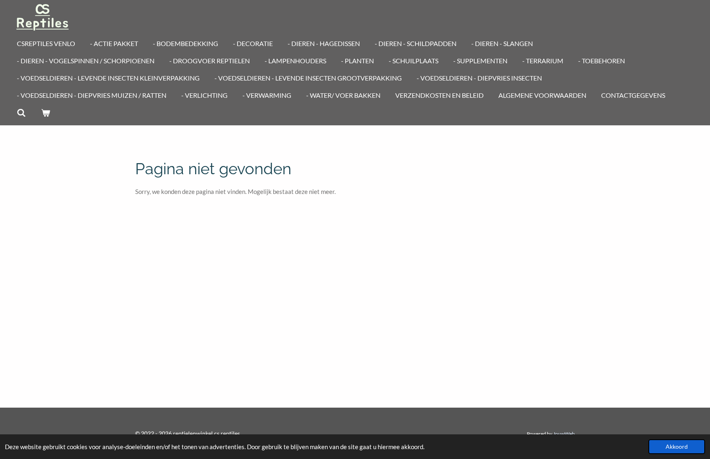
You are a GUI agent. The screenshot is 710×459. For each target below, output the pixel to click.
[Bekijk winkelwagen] (45, 112)
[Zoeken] (21, 112)
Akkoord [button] (677, 446)
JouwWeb (564, 433)
